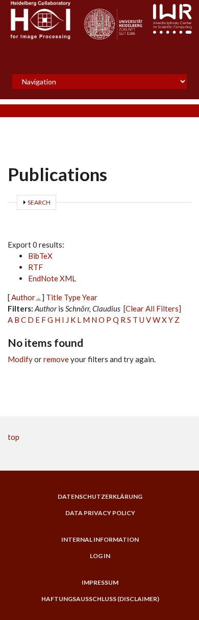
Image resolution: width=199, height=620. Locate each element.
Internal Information (100, 540)
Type (72, 297)
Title (54, 297)
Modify (20, 359)
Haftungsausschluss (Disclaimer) (100, 599)
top (13, 436)
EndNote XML (52, 278)
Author (23, 297)
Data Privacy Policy (100, 513)
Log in (100, 556)
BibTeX (40, 255)
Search (39, 202)
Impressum (100, 583)
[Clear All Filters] (152, 308)
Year (89, 297)
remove (56, 359)
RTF (35, 267)
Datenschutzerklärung (100, 497)
